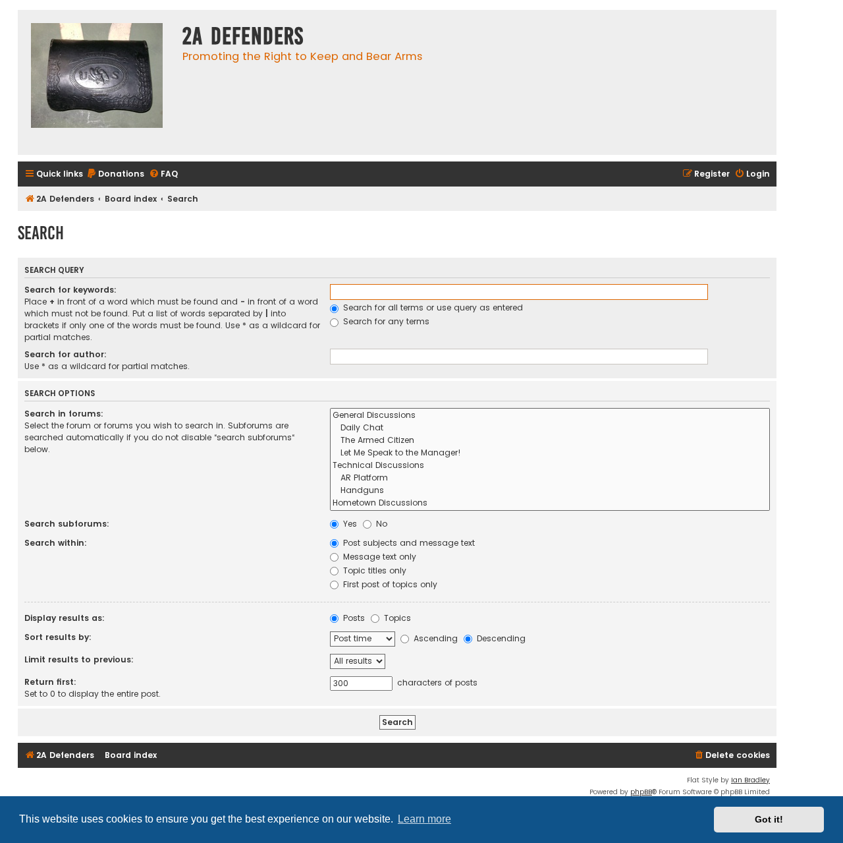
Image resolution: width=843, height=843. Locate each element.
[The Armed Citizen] (550, 440)
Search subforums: (66, 523)
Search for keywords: (70, 289)
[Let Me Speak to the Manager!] (550, 453)
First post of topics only (388, 584)
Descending (500, 638)
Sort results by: (58, 637)
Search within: (55, 542)
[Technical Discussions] (550, 465)
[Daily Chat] (550, 428)
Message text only (378, 556)
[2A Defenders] (97, 82)
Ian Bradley (750, 780)
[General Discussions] (550, 415)
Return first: (50, 681)
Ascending (434, 638)
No (380, 523)
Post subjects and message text (407, 542)
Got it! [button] (769, 819)
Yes (348, 523)
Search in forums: (63, 413)
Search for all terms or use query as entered (431, 307)
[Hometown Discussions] (550, 503)
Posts (352, 618)
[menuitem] (115, 174)
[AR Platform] (550, 478)
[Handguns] (550, 490)
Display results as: (64, 618)
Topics (396, 618)
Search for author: (65, 354)
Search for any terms (384, 321)
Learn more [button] (424, 819)
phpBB (641, 792)
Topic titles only (373, 570)
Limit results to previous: (79, 659)
